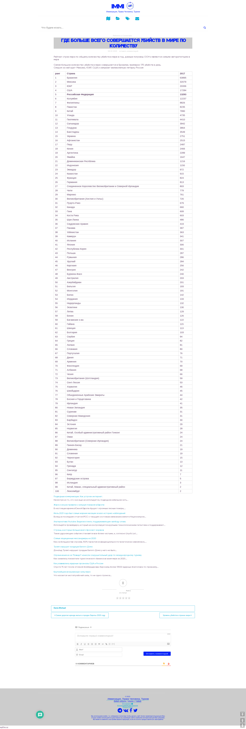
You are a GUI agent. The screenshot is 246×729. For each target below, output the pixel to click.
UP (242, 720)
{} (110, 644)
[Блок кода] (103, 644)
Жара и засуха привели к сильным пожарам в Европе (79, 505)
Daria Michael (60, 608)
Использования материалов (127, 705)
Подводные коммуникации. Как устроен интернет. (78, 496)
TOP (242, 714)
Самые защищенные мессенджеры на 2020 (75, 538)
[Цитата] (99, 644)
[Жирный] (77, 644)
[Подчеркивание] (85, 644)
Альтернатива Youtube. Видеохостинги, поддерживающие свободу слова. (90, 521)
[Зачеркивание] (88, 644)
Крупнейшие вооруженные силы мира (72, 572)
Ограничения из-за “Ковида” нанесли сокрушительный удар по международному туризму (98, 555)
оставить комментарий (128, 51)
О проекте (127, 704)
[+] (113, 644)
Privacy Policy (127, 707)
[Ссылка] (106, 644)
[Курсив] (81, 644)
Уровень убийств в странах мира (176, 615)
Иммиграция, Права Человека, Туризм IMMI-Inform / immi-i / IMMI (127, 700)
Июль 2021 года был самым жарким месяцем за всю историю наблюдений (89, 513)
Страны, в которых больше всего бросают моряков (79, 530)
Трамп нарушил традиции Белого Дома (73, 546)
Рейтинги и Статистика (122, 36)
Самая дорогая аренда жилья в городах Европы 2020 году (80, 615)
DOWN (242, 725)
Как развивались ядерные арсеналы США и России (78, 563)
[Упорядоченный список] (92, 644)
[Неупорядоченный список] (95, 644)
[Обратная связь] (132, 704)
